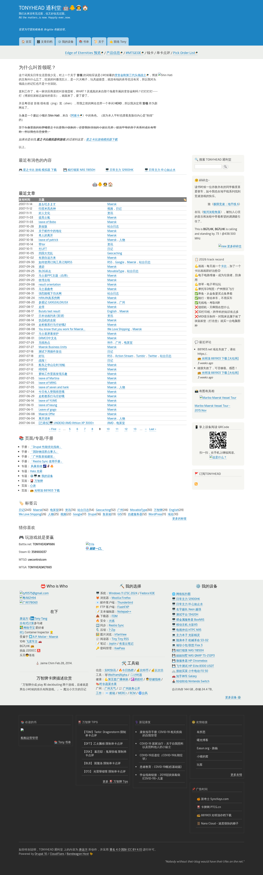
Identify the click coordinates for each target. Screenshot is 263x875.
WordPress (155, 514)
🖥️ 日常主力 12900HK (119, 169)
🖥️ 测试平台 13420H (185, 614)
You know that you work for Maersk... (62, 329)
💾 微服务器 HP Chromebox (189, 660)
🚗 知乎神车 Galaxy (184, 676)
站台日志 (113, 226)
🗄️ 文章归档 (44, 41)
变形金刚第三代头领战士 (130, 75)
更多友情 (236, 774)
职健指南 (155, 679)
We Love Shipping (118, 329)
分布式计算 (27, 623)
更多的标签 (179, 518)
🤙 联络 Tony (117, 41)
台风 (145, 693)
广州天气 (110, 688)
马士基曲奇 (46, 289)
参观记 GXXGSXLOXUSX (53, 302)
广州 (122, 302)
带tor (42, 244)
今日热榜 (128, 670)
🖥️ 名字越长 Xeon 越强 (186, 609)
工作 (99, 693)
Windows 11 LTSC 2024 (123, 593)
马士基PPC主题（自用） (54, 275)
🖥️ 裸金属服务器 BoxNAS (188, 619)
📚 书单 (84, 41)
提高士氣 (44, 217)
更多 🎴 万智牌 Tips (115, 781)
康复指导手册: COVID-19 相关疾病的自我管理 (161, 733)
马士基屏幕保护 (49, 333)
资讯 (110, 213)
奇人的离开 (46, 235)
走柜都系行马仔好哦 (51, 396)
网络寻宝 (29, 627)
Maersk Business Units (53, 347)
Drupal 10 (41, 854)
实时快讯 (110, 670)
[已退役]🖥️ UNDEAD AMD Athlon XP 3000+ (66, 423)
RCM (133, 693)
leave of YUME (48, 400)
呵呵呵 (43, 369)
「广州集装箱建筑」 (43, 456)
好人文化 (44, 213)
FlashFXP (123, 607)
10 (108, 429)
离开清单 (44, 418)
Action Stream (124, 356)
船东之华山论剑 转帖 (52, 365)
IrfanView (120, 634)
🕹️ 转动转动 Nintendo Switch (190, 681)
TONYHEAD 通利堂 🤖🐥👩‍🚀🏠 (53, 7)
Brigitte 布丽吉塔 (54, 29)
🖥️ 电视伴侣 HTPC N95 (186, 630)
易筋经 (138, 679)
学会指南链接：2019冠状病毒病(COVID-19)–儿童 (160, 776)
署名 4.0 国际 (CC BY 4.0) (125, 849)
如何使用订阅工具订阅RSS (55, 262)
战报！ (43, 360)
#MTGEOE (133, 52)
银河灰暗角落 (211, 212)
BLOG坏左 (45, 271)
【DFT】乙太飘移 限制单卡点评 (103, 743)
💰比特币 (142, 670)
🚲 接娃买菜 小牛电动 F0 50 (190, 671)
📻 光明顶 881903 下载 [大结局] (218, 358)
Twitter (152, 356)
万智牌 (38, 481)
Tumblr (140, 356)
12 (126, 429)
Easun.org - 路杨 (207, 748)
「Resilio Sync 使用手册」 (46, 461)
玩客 (200, 764)
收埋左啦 (44, 280)
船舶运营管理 (29, 738)
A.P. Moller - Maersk (45, 636)
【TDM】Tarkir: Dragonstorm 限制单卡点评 (104, 733)
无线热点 (44, 342)
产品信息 (113, 52)
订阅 (196, 484)
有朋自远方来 (47, 257)
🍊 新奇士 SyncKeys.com (213, 799)
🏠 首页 (26, 41)
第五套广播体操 (118, 679)
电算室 (128, 342)
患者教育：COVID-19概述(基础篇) (161, 767)
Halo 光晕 (36, 471)
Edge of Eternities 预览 (83, 52)
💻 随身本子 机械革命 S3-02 (190, 640)
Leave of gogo (47, 409)
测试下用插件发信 (50, 351)
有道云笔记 (126, 643)
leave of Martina (49, 378)
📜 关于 (99, 41)
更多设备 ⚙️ (233, 697)
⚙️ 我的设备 (66, 41)
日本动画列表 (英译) (51, 315)
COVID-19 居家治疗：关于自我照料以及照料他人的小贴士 (161, 745)
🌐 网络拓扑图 (181, 594)
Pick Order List (184, 52)
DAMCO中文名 (48, 338)
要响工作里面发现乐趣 (53, 374)
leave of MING (47, 382)
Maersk (111, 204)
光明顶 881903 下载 (47, 490)
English (112, 311)
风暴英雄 (37, 466)
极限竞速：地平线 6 (226, 204)
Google (119, 262)
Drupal (92, 514)
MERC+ (122, 693)
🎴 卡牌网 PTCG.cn (209, 807)
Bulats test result (49, 311)
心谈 (33, 485)
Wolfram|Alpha (117, 675)
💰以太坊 (157, 670)
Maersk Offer (47, 414)
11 (117, 429)
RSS (109, 262)
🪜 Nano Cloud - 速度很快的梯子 (217, 823)
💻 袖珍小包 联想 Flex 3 (187, 645)
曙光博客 (202, 740)
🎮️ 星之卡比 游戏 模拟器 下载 (38, 169)
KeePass (120, 648)
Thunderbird (125, 602)
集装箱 (107, 514)
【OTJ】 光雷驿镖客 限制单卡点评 (104, 771)
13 (134, 429)
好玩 (41, 356)
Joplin (112, 643)
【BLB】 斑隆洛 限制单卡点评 (102, 763)
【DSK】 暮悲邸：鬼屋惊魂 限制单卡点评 (104, 753)
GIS (120, 514)
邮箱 (112, 693)
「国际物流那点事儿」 (44, 451)
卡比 (224, 266)
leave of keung (48, 405)
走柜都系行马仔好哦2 (52, 324)
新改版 (43, 226)
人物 (122, 240)
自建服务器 (135, 514)
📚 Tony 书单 (62, 742)
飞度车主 (32, 641)
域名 (171, 514)
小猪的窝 (202, 756)
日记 (119, 208)
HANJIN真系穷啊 (49, 298)
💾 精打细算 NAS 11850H (79, 169)
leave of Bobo (47, 222)
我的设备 (47, 476)
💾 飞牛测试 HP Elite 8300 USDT (193, 666)
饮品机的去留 (47, 320)
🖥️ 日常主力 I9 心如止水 (160, 169)
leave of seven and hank (54, 387)
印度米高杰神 (47, 208)
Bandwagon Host (78, 854)
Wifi (110, 342)
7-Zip (112, 630)
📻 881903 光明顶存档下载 (214, 815)
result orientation (50, 284)
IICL (22, 632)
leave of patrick (48, 240)
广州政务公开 (131, 688)
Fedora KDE (147, 593)
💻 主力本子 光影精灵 (186, 635)
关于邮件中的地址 (50, 231)
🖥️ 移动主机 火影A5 (185, 624)
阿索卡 (75, 115)
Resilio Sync (116, 625)
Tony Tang (40, 618)
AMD (110, 423)
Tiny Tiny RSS (120, 639)
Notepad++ (124, 611)
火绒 (112, 620)
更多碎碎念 (234, 246)
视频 (110, 208)
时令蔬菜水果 (108, 684)
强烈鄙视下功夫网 (50, 293)
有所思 (201, 732)
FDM (115, 616)
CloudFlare (57, 854)
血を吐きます (47, 204)
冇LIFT (43, 248)
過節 (41, 266)
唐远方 (24, 618)
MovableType (115, 271)
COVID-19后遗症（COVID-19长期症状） (161, 756)
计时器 (137, 675)
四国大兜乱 (46, 253)
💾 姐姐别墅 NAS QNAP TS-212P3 (193, 655)
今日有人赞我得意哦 (51, 391)
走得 (41, 307)
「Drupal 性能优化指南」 (46, 447)
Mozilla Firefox (121, 598)
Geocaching (114, 253)
